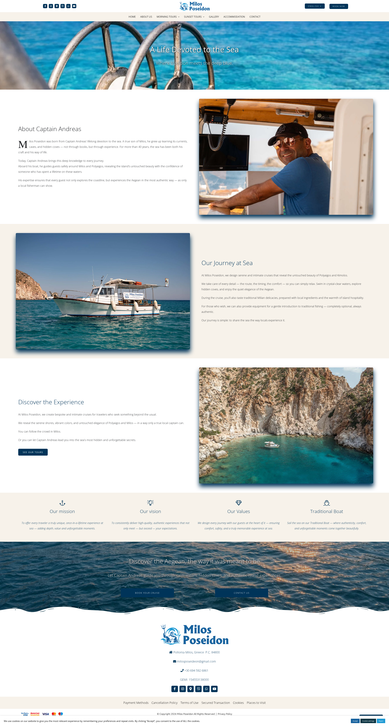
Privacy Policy (225, 713)
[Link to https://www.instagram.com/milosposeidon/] (51, 6)
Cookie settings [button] (368, 721)
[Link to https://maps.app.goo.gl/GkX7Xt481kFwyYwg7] (57, 6)
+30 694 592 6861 (196, 670)
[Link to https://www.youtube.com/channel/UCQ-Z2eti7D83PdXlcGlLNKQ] (74, 6)
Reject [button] (381, 721)
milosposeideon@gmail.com (196, 661)
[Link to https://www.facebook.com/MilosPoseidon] (45, 6)
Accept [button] (355, 721)
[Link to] (62, 6)
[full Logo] (194, 3)
